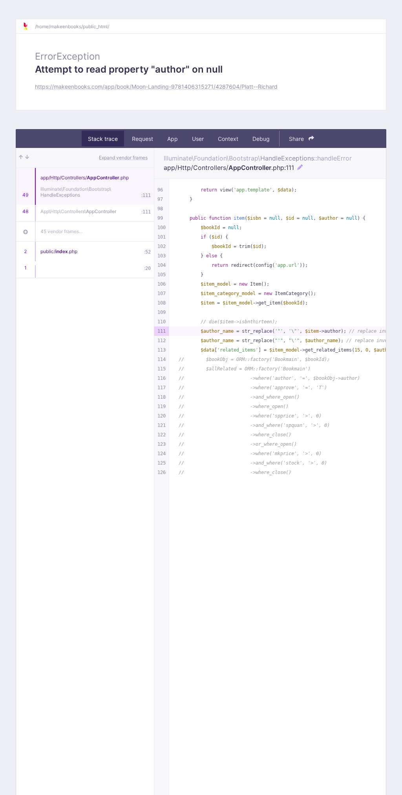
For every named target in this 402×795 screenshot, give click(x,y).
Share (297, 138)
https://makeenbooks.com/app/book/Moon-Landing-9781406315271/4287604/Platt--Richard (156, 86)
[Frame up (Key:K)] (20, 157)
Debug (261, 138)
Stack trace (103, 138)
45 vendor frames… (61, 231)
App (172, 138)
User (198, 138)
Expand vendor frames (123, 157)
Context (228, 138)
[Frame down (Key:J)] (27, 157)
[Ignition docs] (28, 26)
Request (142, 138)
